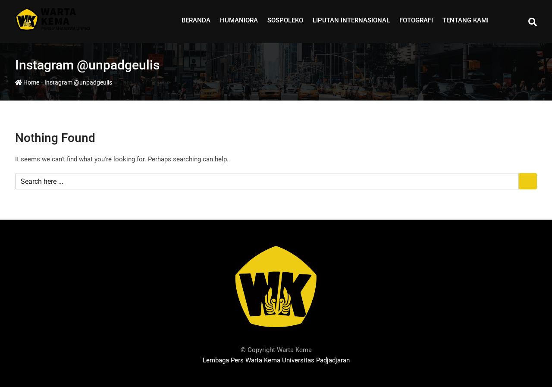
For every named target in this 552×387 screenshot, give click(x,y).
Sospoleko (285, 20)
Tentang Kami (465, 20)
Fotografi (416, 20)
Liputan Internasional (351, 20)
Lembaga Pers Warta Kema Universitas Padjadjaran (276, 360)
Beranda (196, 20)
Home (30, 82)
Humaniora (239, 20)
